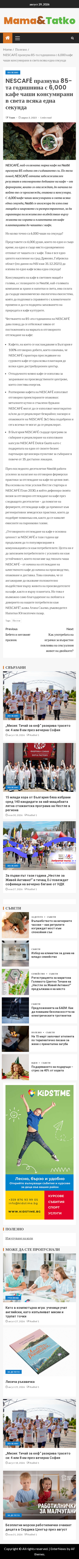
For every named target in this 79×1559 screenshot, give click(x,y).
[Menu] (17, 38)
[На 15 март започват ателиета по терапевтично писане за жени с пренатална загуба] (15, 1039)
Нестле (16, 620)
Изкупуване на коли (19, 1238)
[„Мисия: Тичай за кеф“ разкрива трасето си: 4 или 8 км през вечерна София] (39, 695)
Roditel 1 (34, 735)
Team (12, 117)
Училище (13, 1298)
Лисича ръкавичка (20, 1382)
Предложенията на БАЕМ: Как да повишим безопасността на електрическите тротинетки (53, 1011)
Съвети (51, 917)
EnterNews (58, 1549)
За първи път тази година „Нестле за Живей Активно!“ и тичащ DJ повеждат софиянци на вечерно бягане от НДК (36, 880)
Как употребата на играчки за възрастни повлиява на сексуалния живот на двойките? (57, 640)
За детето (37, 917)
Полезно (12, 72)
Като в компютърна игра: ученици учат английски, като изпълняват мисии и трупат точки (36, 1312)
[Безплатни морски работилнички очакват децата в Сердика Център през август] (39, 1495)
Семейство (38, 974)
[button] (17, 38)
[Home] (7, 38)
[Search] (72, 38)
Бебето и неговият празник (17, 634)
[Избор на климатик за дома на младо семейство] (15, 954)
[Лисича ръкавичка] (39, 1351)
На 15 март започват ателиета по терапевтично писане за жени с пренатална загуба (52, 1040)
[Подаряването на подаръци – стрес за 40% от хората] (15, 1067)
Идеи (34, 1063)
